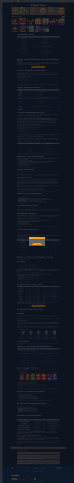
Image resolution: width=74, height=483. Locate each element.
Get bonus (37, 244)
